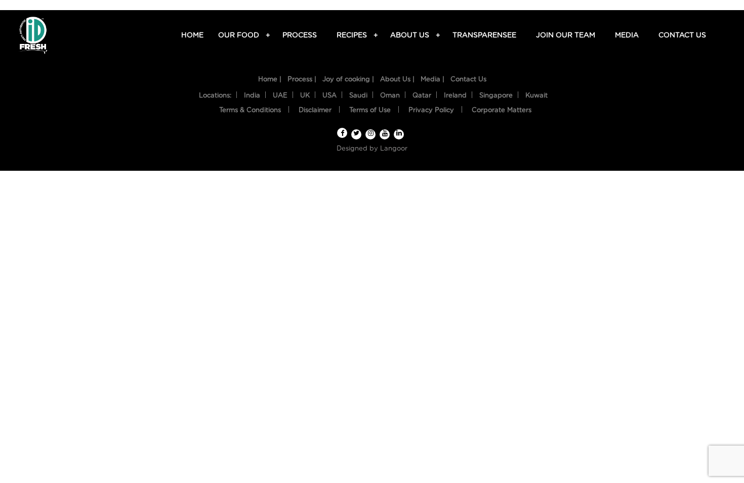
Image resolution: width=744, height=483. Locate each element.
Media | (432, 79)
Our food (240, 35)
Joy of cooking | (348, 79)
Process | (301, 79)
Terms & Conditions (250, 110)
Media (627, 35)
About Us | (397, 79)
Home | (269, 79)
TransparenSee (484, 35)
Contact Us (468, 79)
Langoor (393, 149)
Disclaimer (315, 110)
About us (411, 35)
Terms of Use (370, 110)
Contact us (682, 35)
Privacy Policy (431, 110)
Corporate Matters (501, 110)
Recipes (353, 35)
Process (299, 35)
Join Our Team (565, 35)
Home (192, 35)
